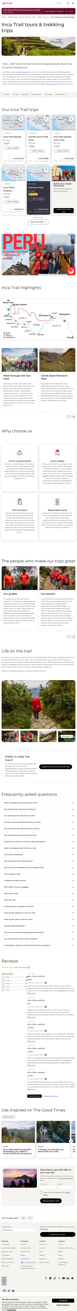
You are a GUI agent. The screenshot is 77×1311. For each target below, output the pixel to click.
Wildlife (60, 1259)
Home (4, 17)
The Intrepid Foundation (66, 1248)
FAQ (40, 1251)
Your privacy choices (29, 1262)
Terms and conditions (66, 1178)
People (60, 1251)
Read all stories (8, 1117)
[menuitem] (7, 3)
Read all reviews (34, 1096)
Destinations (13, 17)
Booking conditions (8, 1262)
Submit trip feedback (9, 1248)
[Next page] (73, 417)
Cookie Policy (11, 1310)
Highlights (24, 94)
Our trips (15, 94)
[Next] (73, 94)
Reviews (42, 1255)
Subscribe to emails (57, 1234)
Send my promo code (51, 1201)
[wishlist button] (21, 118)
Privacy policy (24, 1259)
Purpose (61, 1241)
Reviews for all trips (50, 1096)
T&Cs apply (44, 1229)
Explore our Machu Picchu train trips (56, 767)
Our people (48, 94)
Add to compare (12, 148)
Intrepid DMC (24, 1251)
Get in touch (43, 1244)
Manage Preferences (63, 1305)
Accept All (63, 1300)
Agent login (5, 1266)
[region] (38, 664)
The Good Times (25, 1248)
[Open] (29, 967)
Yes (23, 1218)
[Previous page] (69, 417)
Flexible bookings (7, 1259)
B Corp (60, 1244)
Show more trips (37, 222)
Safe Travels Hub (7, 1251)
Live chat (42, 1248)
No (30, 1218)
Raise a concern (44, 1262)
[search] (60, 3)
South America (25, 17)
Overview (6, 94)
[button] (21, 119)
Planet (60, 1255)
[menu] (73, 3)
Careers (22, 1255)
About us (23, 1244)
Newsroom (42, 1259)
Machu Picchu (43, 17)
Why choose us (36, 94)
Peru (34, 17)
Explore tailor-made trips (63, 211)
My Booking (5, 1244)
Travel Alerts (6, 1255)
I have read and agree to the (56, 1193)
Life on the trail (60, 94)
